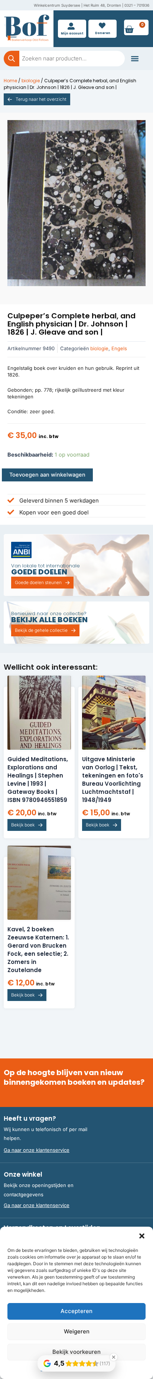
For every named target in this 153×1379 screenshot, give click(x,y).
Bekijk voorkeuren (76, 1351)
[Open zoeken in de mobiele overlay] (64, 58)
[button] (142, 1236)
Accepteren (76, 1311)
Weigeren (76, 1331)
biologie (31, 80)
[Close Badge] (113, 1357)
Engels (119, 348)
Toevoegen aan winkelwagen (47, 474)
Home (10, 80)
